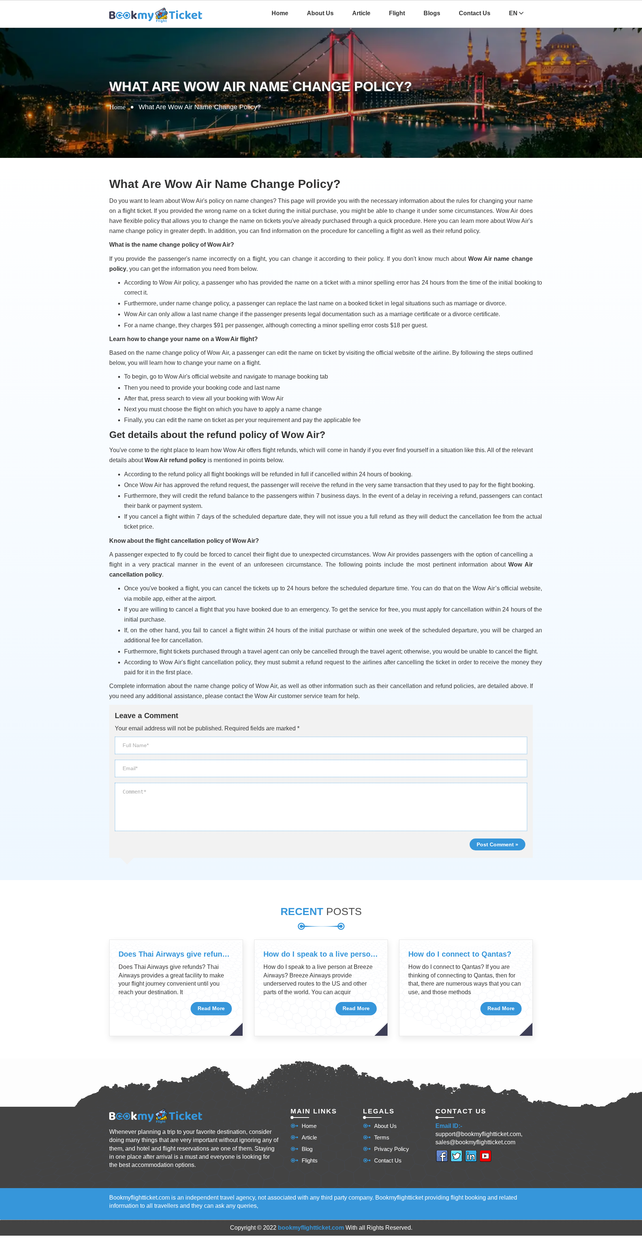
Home (280, 13)
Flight (397, 13)
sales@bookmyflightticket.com (475, 1142)
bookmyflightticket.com (311, 1228)
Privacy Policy (391, 1149)
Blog (307, 1149)
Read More (211, 1008)
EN (514, 13)
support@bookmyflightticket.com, (478, 1134)
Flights (310, 1160)
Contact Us (474, 13)
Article (361, 13)
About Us (320, 13)
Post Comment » (497, 844)
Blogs (432, 13)
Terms (381, 1137)
